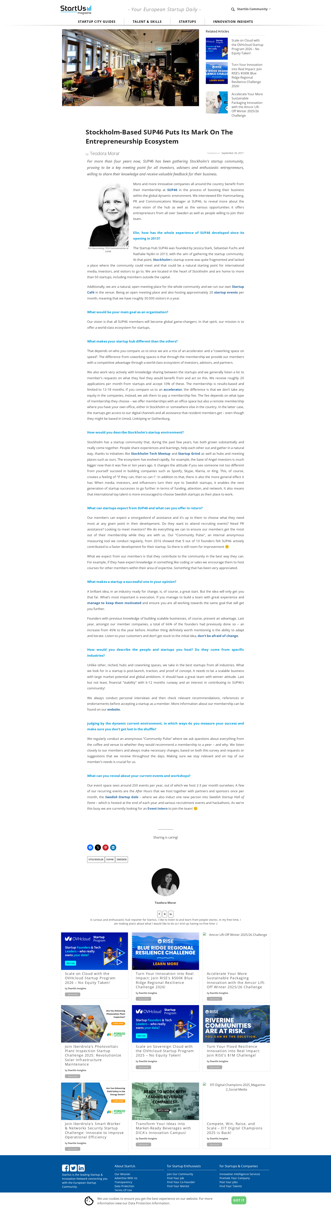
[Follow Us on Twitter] (74, 1169)
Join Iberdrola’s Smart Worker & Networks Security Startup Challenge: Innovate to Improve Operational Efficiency (94, 1130)
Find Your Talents (231, 1186)
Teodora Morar (105, 153)
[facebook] (159, 914)
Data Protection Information (148, 1203)
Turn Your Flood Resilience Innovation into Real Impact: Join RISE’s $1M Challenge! (233, 1051)
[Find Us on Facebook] (66, 1169)
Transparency (123, 1182)
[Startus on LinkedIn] (82, 1169)
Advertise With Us (126, 1178)
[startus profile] (164, 914)
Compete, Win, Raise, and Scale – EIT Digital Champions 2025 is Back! (235, 1128)
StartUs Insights (77, 988)
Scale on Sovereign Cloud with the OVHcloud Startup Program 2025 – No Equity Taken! (165, 1051)
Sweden (122, 859)
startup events (226, 292)
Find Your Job (175, 1178)
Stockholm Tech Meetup (151, 453)
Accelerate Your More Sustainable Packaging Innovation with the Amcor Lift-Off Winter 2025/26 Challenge (247, 105)
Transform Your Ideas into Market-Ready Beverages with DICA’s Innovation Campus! (163, 1128)
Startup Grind (189, 453)
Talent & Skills (147, 22)
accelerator (173, 389)
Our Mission (122, 1174)
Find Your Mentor (178, 1186)
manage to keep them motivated (114, 602)
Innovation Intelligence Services (240, 1174)
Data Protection (124, 1186)
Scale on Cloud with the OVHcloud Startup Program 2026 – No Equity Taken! (247, 46)
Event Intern (157, 808)
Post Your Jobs (229, 1182)
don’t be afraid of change (218, 635)
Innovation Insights (233, 22)
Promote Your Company (235, 1178)
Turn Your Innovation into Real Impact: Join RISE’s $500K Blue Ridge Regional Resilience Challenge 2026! (247, 75)
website (113, 709)
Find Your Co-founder (181, 1182)
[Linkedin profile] (170, 914)
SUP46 (172, 189)
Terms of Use (123, 1190)
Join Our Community (180, 1174)
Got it (238, 1200)
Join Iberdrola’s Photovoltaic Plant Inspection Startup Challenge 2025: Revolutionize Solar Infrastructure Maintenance (93, 1055)
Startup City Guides (97, 22)
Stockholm (161, 259)
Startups (187, 22)
